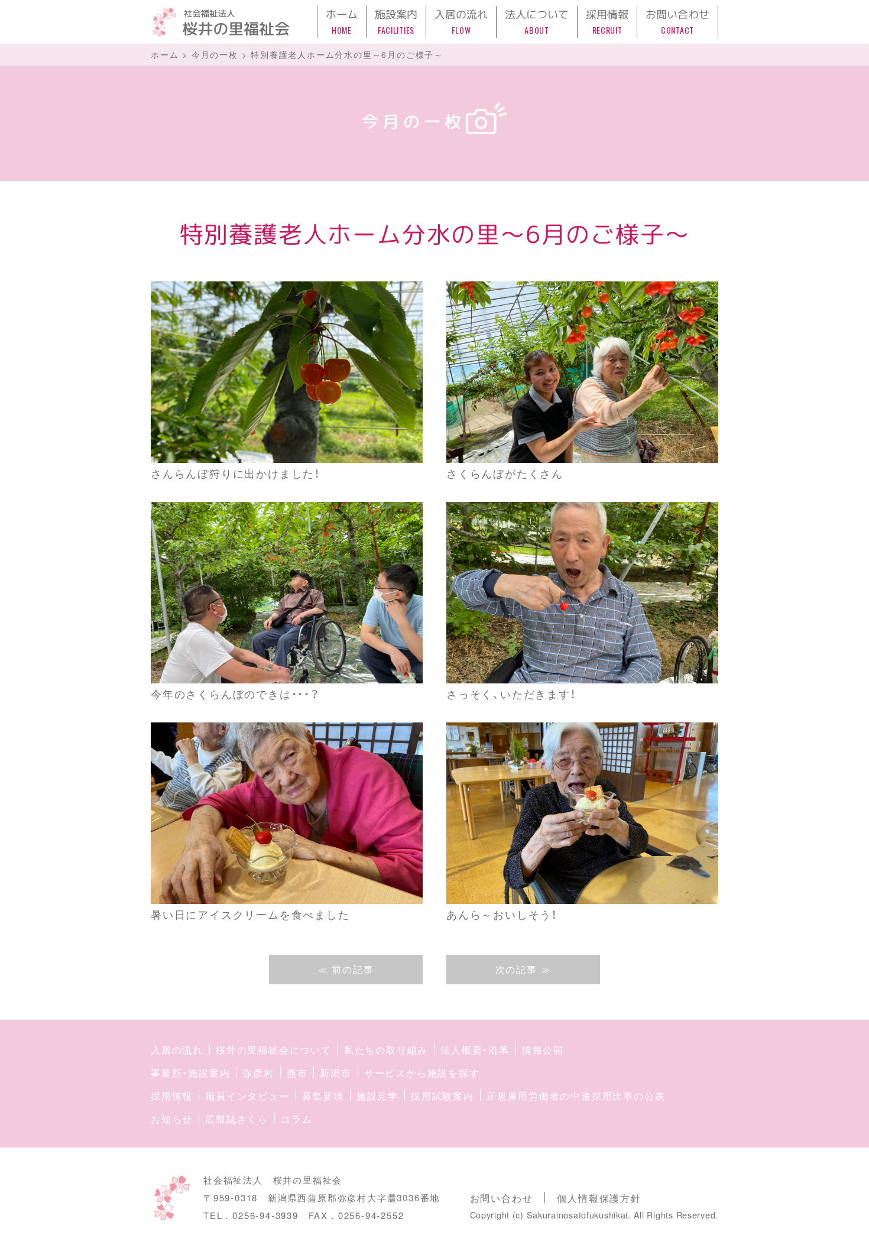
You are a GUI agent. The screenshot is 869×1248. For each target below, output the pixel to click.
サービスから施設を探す (422, 1073)
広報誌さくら (236, 1119)
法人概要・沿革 (475, 1049)
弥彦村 (258, 1073)
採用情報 (172, 1096)
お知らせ (172, 1119)
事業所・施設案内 (190, 1073)
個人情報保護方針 (599, 1198)
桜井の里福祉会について (274, 1049)
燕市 (297, 1073)
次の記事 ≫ (523, 969)
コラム (296, 1119)
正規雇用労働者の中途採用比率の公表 (576, 1096)
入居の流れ (177, 1049)
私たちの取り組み (386, 1049)
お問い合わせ (501, 1198)
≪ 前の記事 (346, 969)
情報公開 (543, 1049)
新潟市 (335, 1073)
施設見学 (377, 1096)
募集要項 (323, 1096)
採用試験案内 (442, 1096)
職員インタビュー (247, 1096)
